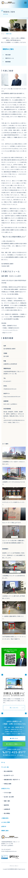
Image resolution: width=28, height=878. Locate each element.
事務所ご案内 (5, 830)
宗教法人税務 (7, 784)
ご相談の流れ (5, 818)
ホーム (2, 33)
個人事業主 (7, 813)
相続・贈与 (7, 801)
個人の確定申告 (8, 771)
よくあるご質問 (5, 822)
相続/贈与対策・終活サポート (12, 779)
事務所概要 (8, 61)
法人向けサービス (9, 775)
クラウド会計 (7, 792)
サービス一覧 (5, 767)
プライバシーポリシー (14, 865)
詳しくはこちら (14, 707)
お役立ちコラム (5, 788)
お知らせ (3, 826)
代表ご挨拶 (8, 54)
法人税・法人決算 (9, 797)
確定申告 (6, 805)
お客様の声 (7, 809)
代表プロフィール (9, 58)
